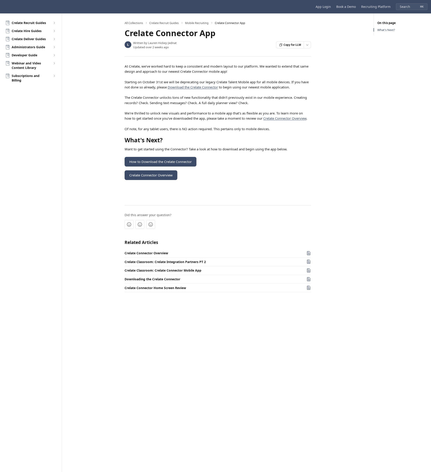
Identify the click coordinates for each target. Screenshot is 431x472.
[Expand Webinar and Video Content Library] (54, 63)
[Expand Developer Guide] (54, 55)
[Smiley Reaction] (150, 224)
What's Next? (386, 30)
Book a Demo (346, 6)
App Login (323, 6)
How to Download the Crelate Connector (160, 161)
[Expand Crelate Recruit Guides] (54, 23)
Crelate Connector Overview (284, 118)
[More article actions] (307, 44)
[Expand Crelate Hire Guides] (54, 31)
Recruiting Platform (376, 6)
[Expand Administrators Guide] (54, 47)
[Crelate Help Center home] (4, 6)
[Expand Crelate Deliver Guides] (54, 39)
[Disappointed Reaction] (129, 224)
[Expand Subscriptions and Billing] (54, 76)
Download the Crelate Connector (193, 87)
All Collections (134, 23)
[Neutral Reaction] (139, 224)
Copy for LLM (292, 45)
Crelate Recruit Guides (164, 23)
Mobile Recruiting (197, 23)
